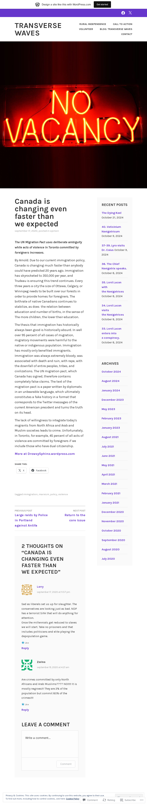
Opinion (54, 230)
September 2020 (113, 540)
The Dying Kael (111, 213)
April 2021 (108, 474)
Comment (66, 763)
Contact (126, 34)
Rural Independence (92, 24)
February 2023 (111, 418)
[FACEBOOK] (123, 12)
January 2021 (110, 502)
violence (63, 494)
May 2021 (108, 465)
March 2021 (109, 483)
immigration (30, 494)
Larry (40, 586)
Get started (102, 4)
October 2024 (111, 371)
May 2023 (108, 409)
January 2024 (111, 390)
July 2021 (108, 446)
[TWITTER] (130, 12)
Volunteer (86, 29)
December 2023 (113, 399)
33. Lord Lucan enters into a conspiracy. (111, 333)
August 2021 (110, 437)
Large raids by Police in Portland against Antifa (31, 518)
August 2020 (111, 549)
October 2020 (111, 530)
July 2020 (108, 558)
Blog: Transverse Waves (116, 29)
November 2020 (113, 521)
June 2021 (108, 456)
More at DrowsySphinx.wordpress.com (45, 454)
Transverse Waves (38, 29)
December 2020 (113, 512)
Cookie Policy (72, 798)
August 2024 (110, 381)
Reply (25, 648)
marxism (44, 494)
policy (53, 494)
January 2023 (111, 427)
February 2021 (111, 493)
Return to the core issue (75, 515)
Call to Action (122, 24)
